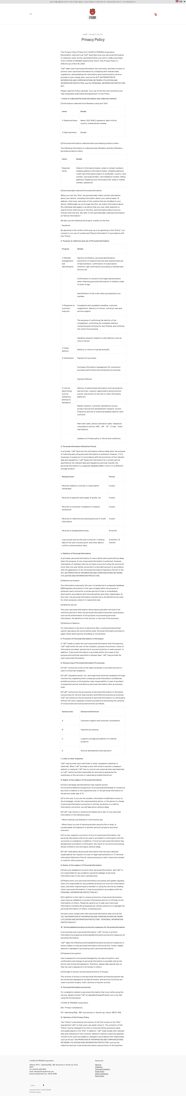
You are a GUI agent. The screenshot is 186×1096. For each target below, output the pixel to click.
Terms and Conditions (102, 1069)
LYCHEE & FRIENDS (45, 1090)
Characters (98, 1067)
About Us (98, 1065)
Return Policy (99, 1076)
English (32, 1085)
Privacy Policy (99, 1071)
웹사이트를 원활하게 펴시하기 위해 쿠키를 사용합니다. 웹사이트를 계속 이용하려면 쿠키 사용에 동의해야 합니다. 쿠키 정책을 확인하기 (93, 1)
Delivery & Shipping (101, 1074)
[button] (180, 1)
